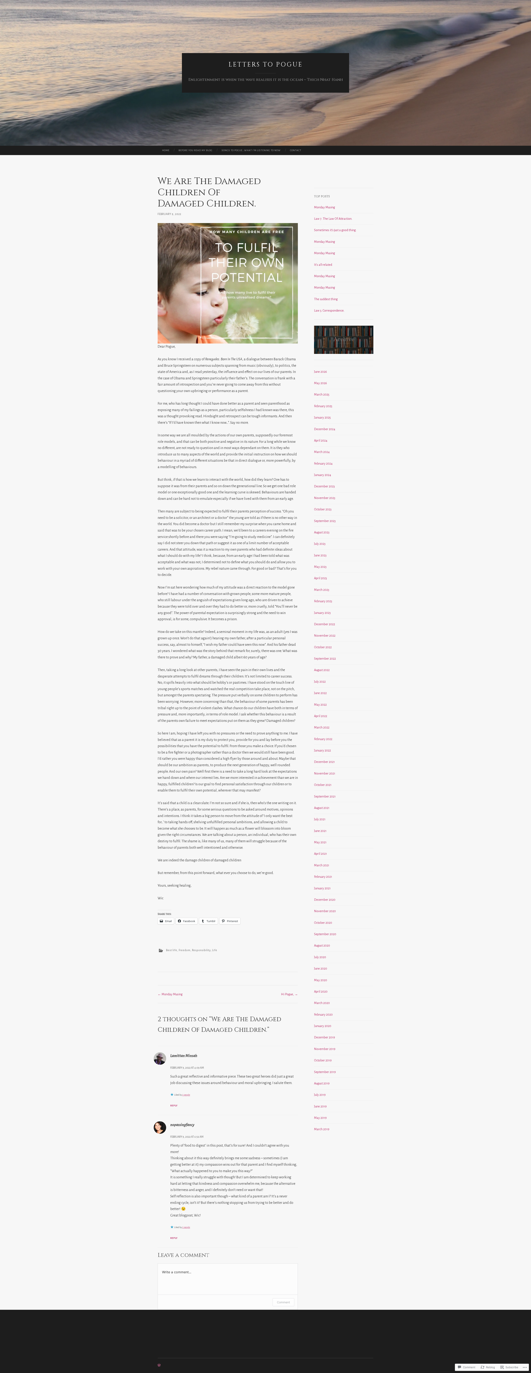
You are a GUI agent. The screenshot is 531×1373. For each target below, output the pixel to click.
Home (165, 150)
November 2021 (324, 773)
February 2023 (323, 601)
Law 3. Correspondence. (329, 310)
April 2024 (320, 440)
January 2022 (322, 750)
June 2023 (320, 555)
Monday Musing (170, 994)
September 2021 (325, 796)
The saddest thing (326, 299)
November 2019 (324, 1049)
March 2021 (321, 865)
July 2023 (319, 543)
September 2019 (325, 1072)
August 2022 (322, 670)
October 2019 (323, 1060)
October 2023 (322, 509)
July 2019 (320, 1094)
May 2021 (320, 842)
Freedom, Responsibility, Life (198, 950)
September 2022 (325, 658)
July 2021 (319, 819)
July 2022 (320, 681)
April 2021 (320, 853)
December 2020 (324, 899)
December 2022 (324, 624)
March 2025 (321, 394)
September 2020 (325, 934)
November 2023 (324, 498)
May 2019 (320, 1117)
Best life (171, 950)
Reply (174, 1105)
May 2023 (320, 566)
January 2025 (322, 417)
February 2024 (323, 463)
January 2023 (322, 612)
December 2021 (324, 762)
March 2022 (321, 727)
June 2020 (320, 968)
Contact (295, 150)
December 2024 (324, 429)
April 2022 (320, 716)
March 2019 (321, 1129)
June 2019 (320, 1106)
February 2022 (323, 739)
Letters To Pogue (266, 65)
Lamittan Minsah (183, 1056)
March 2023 (321, 589)
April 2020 (321, 991)
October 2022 (323, 647)
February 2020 (323, 1014)
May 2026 (320, 383)
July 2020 (320, 957)
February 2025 (323, 406)
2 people (186, 1095)
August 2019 (322, 1083)
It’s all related (323, 264)
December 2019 (324, 1037)
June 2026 (320, 371)
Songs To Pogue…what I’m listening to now (251, 150)
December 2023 (324, 486)
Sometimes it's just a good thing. (335, 230)
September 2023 (325, 521)
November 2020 (325, 911)
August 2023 (321, 532)
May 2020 (320, 980)
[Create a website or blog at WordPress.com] (159, 1365)
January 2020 (322, 1026)
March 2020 (322, 1003)
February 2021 (323, 876)
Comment (283, 1302)
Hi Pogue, (289, 994)
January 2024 (322, 475)
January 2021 (322, 888)
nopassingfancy (182, 1125)
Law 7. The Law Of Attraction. (333, 218)
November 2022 (324, 635)
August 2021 (321, 808)
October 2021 (322, 785)
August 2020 (322, 945)
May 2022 (320, 704)
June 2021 (320, 831)
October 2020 (323, 922)
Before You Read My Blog (195, 150)
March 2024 (322, 452)
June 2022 (320, 693)
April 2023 (320, 578)
